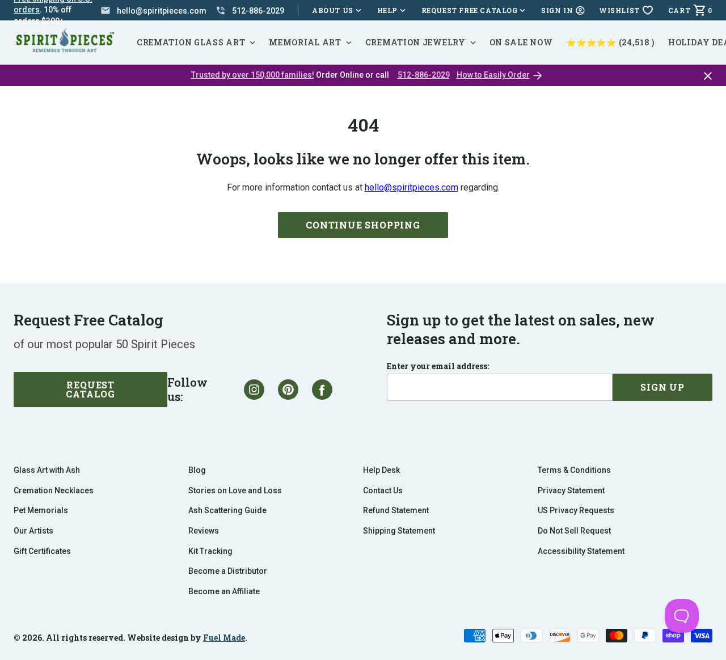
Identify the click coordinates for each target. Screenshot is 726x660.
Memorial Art (305, 42)
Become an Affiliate (224, 591)
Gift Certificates (42, 551)
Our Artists (33, 530)
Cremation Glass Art (191, 42)
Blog (197, 470)
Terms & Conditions (574, 470)
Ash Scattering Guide (227, 510)
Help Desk (381, 470)
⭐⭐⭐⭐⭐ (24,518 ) (610, 42)
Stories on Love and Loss (235, 490)
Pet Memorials (41, 510)
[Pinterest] (288, 390)
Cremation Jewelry (415, 42)
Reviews (203, 530)
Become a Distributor (227, 571)
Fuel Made (224, 637)
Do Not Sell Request (574, 530)
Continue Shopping (363, 225)
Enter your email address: (438, 366)
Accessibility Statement (581, 551)
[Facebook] (322, 390)
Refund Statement (396, 510)
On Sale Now (521, 42)
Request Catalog (90, 389)
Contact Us (383, 490)
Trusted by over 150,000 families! (252, 74)
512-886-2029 (424, 74)
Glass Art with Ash (47, 470)
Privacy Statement (571, 490)
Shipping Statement (399, 530)
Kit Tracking (210, 551)
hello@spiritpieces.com (411, 187)
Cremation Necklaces (54, 490)
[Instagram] (254, 390)
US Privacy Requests (576, 510)
